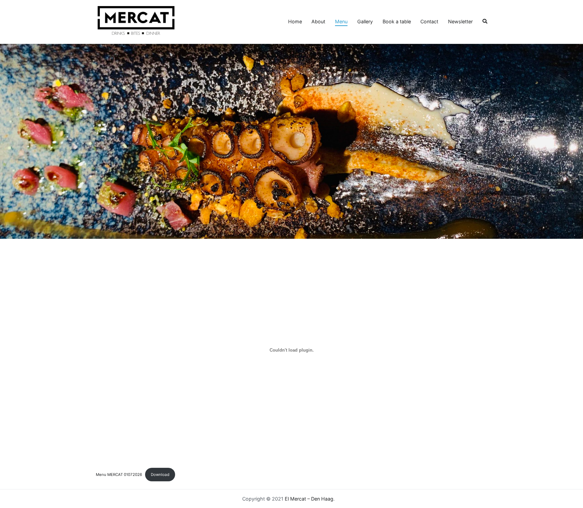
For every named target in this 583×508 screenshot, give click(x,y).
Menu (341, 21)
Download (160, 474)
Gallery (365, 21)
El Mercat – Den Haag (309, 499)
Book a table (397, 21)
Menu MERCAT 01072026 (119, 474)
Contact (429, 21)
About (318, 21)
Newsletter (460, 21)
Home (295, 21)
